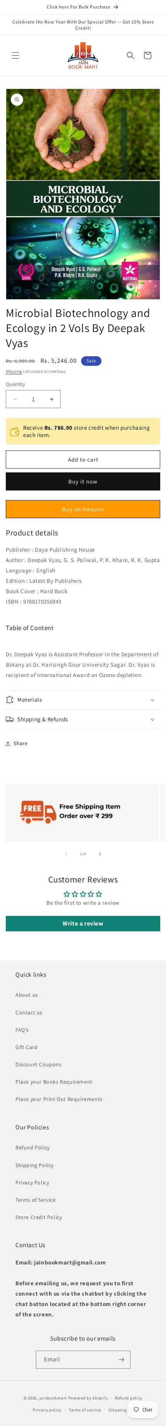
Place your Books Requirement (54, 1081)
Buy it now (83, 481)
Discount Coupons (38, 1064)
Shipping (14, 371)
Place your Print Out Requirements (59, 1099)
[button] (15, 55)
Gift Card (26, 1047)
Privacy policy (47, 1410)
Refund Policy (32, 1147)
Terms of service (85, 1410)
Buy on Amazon (83, 509)
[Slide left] (66, 854)
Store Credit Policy (38, 1217)
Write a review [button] (83, 923)
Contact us (28, 1012)
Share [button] (21, 743)
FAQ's (22, 1029)
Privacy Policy (32, 1182)
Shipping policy (124, 1410)
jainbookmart (53, 1398)
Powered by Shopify (88, 1398)
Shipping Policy (34, 1165)
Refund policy (128, 1398)
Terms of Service (35, 1199)
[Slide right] (99, 854)
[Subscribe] (121, 1360)
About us (26, 994)
